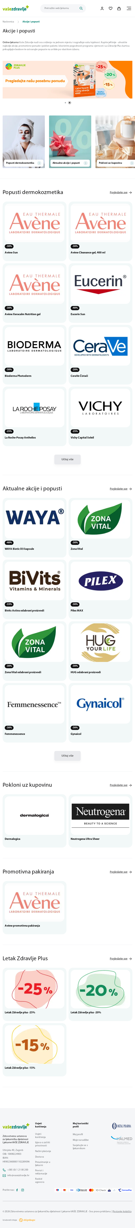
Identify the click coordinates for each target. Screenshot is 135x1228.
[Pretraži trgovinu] (81, 8)
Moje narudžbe (81, 1140)
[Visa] (72, 1190)
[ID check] (97, 1190)
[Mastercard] (65, 1190)
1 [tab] (65, 102)
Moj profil (78, 1134)
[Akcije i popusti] (121, 1126)
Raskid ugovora (39, 1180)
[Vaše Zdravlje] (16, 8)
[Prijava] (102, 8)
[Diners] (82, 1190)
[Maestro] (57, 1190)
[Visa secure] (109, 1190)
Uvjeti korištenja (40, 1136)
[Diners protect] (114, 1190)
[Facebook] (17, 1190)
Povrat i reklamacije (41, 1172)
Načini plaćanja (43, 1151)
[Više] (67, 79)
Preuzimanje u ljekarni (42, 1164)
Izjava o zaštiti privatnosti (42, 1144)
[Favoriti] (110, 8)
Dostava (39, 1157)
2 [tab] (69, 102)
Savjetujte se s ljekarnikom (80, 1147)
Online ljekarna (11, 42)
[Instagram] (22, 1190)
